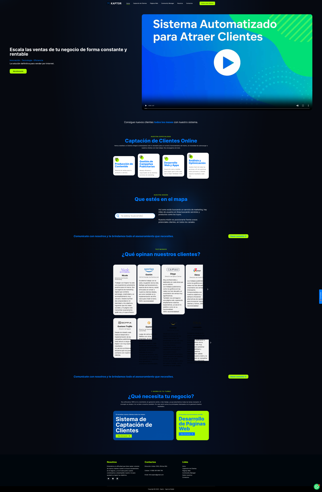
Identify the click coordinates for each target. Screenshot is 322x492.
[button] (238, 236)
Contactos (189, 3)
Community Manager (167, 3)
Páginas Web (154, 3)
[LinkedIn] (117, 478)
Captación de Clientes (140, 3)
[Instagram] (113, 478)
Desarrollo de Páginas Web (192, 424)
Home (128, 3)
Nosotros (180, 3)
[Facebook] (108, 478)
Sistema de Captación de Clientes (134, 425)
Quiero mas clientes (207, 3)
